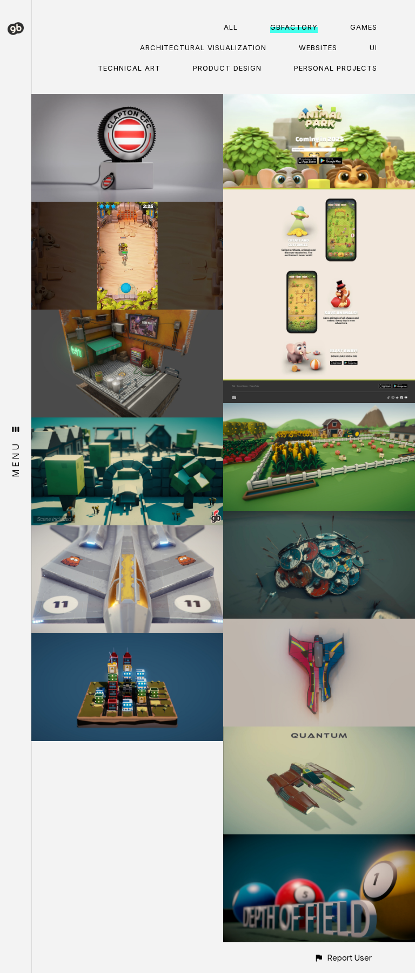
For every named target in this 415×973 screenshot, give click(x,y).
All (231, 27)
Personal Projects (335, 68)
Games (363, 27)
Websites (318, 47)
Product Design (227, 68)
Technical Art (129, 68)
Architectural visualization (203, 47)
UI (373, 47)
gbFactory (294, 27)
